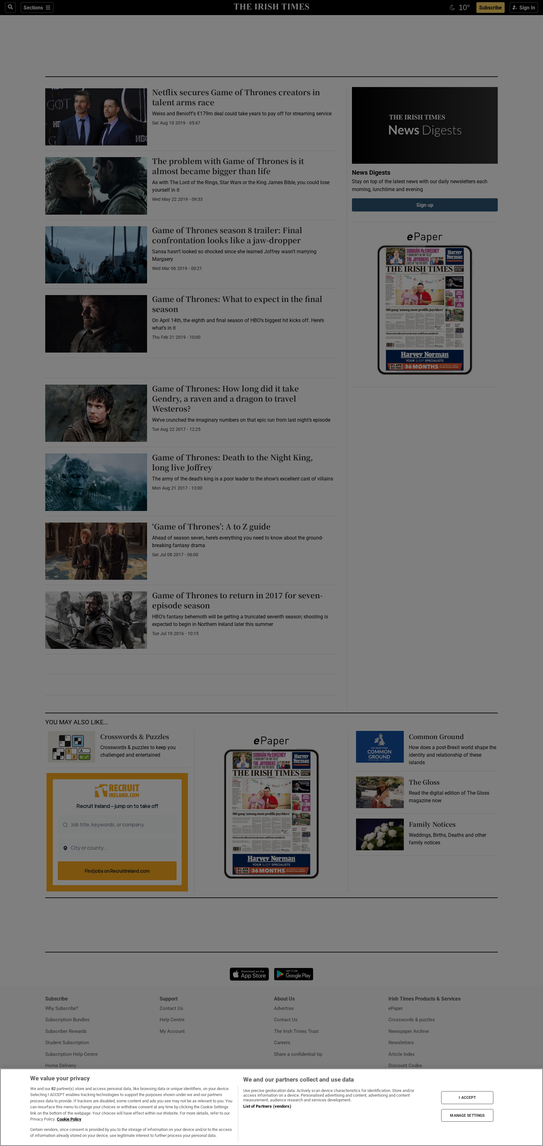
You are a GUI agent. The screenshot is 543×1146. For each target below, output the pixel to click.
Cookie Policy (69, 1119)
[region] (271, 1107)
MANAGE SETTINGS (467, 1115)
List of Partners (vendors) (267, 1106)
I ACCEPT (467, 1097)
